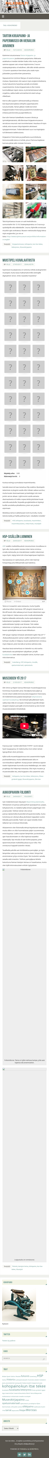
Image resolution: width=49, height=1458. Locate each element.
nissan (27, 1400)
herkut (4, 1380)
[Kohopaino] (19, 1321)
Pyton (38, 1403)
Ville (8, 50)
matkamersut (6, 1396)
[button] (10, 287)
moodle (34, 662)
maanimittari (36, 521)
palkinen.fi (17, 3)
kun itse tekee (37, 244)
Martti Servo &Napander (34, 1393)
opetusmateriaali (17, 665)
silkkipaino (28, 1406)
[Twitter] (24, 1454)
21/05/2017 (17, 682)
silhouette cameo (16, 1407)
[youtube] (19, 1454)
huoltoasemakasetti (21, 1380)
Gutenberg (16, 662)
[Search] (43, 1359)
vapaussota (15, 1410)
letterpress (15, 247)
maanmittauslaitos (18, 524)
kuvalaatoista (7, 655)
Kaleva (24, 1383)
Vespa (22, 1410)
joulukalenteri (10, 1383)
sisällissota (37, 1407)
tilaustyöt (19, 1269)
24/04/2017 (17, 796)
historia (11, 1379)
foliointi (28, 796)
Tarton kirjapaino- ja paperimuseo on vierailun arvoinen (19, 41)
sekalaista (29, 264)
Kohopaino (29, 50)
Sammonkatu (6, 1407)
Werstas (38, 779)
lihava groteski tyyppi (38, 1390)
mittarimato (29, 524)
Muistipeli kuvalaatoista (19, 260)
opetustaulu (28, 665)
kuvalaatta (14, 1389)
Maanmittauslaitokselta (35, 802)
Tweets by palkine (8, 1341)
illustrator (31, 1380)
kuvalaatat (27, 521)
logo (3, 1393)
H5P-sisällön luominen (17, 536)
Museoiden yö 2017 (14, 678)
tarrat (8, 1410)
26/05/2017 (17, 541)
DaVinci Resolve (16, 1376)
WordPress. (34, 1449)
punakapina (32, 1403)
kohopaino (28, 244)
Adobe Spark (6, 1376)
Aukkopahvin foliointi (17, 792)
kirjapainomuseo (18, 244)
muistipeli (37, 524)
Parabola (24, 1449)
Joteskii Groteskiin (40, 1380)
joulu (3, 1383)
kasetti (29, 1383)
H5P (13, 521)
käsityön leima (23, 1266)
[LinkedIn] (29, 1454)
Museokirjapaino (26, 247)
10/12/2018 (17, 50)
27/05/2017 (17, 264)
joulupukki (18, 1383)
